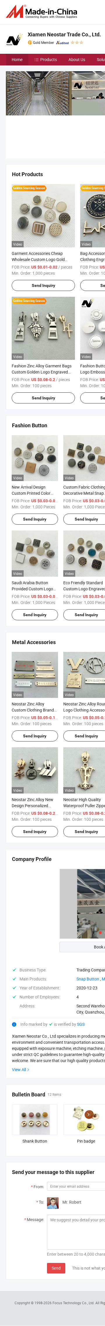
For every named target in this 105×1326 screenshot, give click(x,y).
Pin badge (86, 1141)
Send (56, 1268)
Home (17, 59)
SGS (81, 1024)
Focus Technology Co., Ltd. (73, 1302)
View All (19, 1069)
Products (48, 59)
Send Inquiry (43, 285)
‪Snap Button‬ (87, 979)
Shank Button (34, 1141)
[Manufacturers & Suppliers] (42, 11)
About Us (77, 59)
